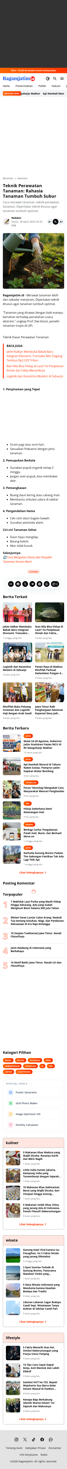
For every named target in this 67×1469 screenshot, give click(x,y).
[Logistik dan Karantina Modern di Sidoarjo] (17, 652)
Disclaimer (55, 1448)
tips (27, 803)
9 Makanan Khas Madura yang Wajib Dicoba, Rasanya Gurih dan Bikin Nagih (41, 1156)
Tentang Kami (14, 1448)
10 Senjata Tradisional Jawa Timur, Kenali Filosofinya (36, 935)
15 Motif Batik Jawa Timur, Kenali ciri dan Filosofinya (36, 964)
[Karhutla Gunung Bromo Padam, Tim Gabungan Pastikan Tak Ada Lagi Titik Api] (12, 855)
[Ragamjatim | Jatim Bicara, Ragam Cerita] (19, 78)
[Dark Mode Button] (47, 78)
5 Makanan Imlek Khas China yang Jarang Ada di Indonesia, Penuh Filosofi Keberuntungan (42, 1208)
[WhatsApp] (46, 584)
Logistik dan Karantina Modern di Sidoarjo (35, 376)
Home (6, 86)
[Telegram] (32, 584)
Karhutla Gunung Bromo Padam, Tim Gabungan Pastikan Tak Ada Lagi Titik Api (44, 856)
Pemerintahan (24, 86)
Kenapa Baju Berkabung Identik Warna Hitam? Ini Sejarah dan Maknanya (38, 1403)
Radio (44, 1454)
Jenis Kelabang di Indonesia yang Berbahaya (31, 949)
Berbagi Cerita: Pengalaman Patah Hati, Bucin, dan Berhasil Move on (42, 833)
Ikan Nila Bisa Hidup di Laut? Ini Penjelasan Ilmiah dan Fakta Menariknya (49, 630)
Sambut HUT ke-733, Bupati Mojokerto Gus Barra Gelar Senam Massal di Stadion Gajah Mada (40, 1386)
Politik (42, 86)
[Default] (55, 222)
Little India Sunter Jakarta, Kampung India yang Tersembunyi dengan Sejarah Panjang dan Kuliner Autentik (41, 1173)
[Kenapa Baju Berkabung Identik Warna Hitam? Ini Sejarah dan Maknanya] (13, 1405)
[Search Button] (54, 78)
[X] (25, 584)
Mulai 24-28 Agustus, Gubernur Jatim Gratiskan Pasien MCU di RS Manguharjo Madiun (43, 744)
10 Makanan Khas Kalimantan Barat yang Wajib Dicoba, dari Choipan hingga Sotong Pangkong (41, 1191)
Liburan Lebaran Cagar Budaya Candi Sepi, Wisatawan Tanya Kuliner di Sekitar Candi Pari (42, 1305)
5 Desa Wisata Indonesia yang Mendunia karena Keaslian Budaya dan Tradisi (41, 1288)
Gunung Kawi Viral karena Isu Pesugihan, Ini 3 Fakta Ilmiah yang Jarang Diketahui (41, 1253)
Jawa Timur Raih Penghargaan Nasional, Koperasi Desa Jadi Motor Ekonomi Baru (49, 710)
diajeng (29, 824)
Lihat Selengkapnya (31, 872)
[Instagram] (16, 1439)
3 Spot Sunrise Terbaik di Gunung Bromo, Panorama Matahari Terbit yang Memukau (39, 1271)
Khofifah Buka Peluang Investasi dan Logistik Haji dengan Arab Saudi (17, 710)
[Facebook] (18, 584)
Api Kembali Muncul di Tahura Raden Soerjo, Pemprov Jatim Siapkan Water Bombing (42, 768)
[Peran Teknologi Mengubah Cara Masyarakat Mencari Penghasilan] (12, 789)
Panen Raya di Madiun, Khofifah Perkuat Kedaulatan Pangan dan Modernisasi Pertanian (49, 670)
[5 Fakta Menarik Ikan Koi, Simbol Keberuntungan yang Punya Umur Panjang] (13, 1353)
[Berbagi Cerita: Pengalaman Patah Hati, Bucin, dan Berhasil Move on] (12, 831)
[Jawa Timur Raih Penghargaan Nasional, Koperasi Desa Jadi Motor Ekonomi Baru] (49, 692)
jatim (28, 736)
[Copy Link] (11, 584)
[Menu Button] (62, 78)
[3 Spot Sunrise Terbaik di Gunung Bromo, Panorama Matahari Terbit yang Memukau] (13, 1273)
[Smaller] (50, 222)
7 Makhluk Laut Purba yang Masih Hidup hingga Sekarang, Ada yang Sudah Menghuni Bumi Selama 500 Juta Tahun (36, 905)
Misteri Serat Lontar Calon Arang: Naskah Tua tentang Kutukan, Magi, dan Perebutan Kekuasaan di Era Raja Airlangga (37, 921)
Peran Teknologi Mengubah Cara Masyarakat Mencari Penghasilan (44, 789)
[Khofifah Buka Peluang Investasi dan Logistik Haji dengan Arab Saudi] (17, 692)
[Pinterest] (39, 584)
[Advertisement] (33, 34)
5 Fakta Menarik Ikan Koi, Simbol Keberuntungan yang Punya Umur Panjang (40, 1351)
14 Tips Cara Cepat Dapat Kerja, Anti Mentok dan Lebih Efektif (41, 1368)
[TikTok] (33, 1439)
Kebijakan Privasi (35, 1448)
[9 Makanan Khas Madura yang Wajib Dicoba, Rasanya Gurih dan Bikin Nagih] (13, 1158)
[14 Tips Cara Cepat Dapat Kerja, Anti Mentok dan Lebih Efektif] (13, 1370)
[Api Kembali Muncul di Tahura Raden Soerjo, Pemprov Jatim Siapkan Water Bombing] (12, 766)
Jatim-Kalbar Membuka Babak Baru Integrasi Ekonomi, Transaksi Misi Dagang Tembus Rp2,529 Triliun (34, 356)
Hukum (56, 86)
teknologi (31, 782)
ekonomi (33, 571)
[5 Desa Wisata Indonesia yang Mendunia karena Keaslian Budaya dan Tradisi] (13, 1290)
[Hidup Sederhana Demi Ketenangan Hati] (12, 810)
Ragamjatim (26, 1461)
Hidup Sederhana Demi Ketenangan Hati (38, 810)
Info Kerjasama (29, 1454)
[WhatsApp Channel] (50, 1439)
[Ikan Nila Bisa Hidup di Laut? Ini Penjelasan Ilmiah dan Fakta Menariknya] (49, 612)
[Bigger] (61, 222)
